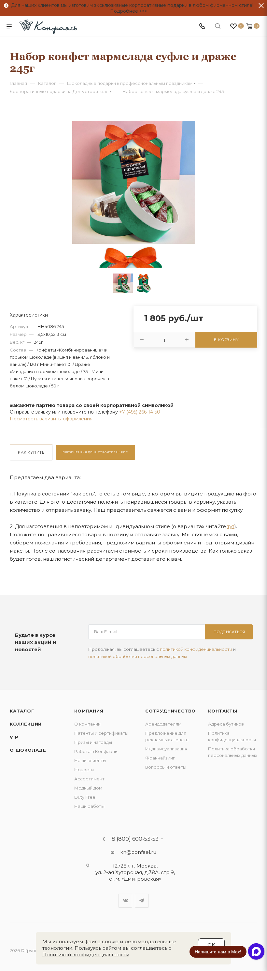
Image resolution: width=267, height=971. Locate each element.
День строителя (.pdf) (96, 452)
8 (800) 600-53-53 (135, 839)
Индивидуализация (166, 748)
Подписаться (229, 632)
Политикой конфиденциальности (85, 954)
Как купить (31, 452)
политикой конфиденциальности (196, 649)
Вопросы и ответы (165, 767)
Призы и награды (93, 742)
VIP (14, 737)
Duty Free (84, 797)
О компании (87, 724)
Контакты (222, 710)
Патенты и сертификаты (101, 733)
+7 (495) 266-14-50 (139, 412)
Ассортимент (89, 778)
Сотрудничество (170, 710)
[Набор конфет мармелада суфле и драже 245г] (133, 182)
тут (230, 526)
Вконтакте (125, 901)
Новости (84, 769)
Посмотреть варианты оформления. (51, 419)
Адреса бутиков (226, 724)
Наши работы (89, 806)
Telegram (142, 901)
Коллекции (26, 724)
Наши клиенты (90, 760)
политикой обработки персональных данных (137, 656)
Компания (88, 710)
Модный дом (88, 788)
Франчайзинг (160, 757)
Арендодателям (163, 724)
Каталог (22, 710)
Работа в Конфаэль (95, 751)
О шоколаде (28, 750)
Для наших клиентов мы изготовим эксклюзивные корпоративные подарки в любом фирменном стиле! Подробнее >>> (130, 8)
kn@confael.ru (138, 852)
